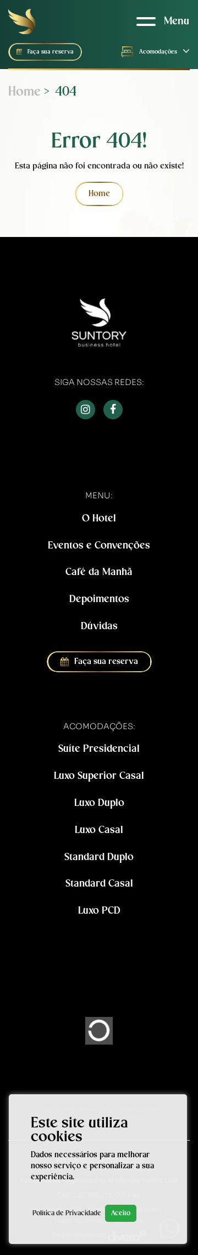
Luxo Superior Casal (99, 776)
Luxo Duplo (99, 803)
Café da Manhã (99, 572)
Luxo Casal (99, 830)
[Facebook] (113, 409)
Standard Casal (99, 883)
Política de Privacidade (66, 1213)
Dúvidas (99, 626)
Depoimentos (99, 599)
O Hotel (99, 518)
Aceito (120, 1213)
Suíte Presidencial (99, 748)
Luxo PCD (99, 910)
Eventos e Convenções (99, 545)
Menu (176, 21)
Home (24, 92)
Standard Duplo (99, 857)
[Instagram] (85, 409)
